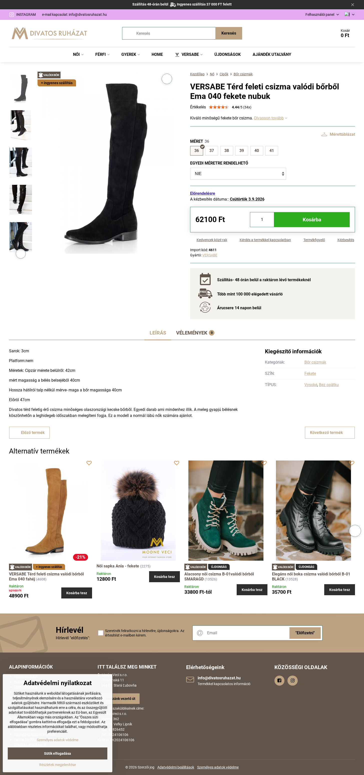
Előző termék (33, 432)
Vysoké (310, 384)
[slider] (219, 107)
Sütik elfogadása (57, 753)
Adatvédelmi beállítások (175, 767)
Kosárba (312, 220)
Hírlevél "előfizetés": (73, 638)
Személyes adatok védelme (218, 767)
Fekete (310, 373)
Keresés (228, 33)
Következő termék (326, 432)
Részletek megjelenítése (57, 765)
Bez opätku (329, 384)
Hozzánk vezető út (120, 699)
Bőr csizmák (315, 362)
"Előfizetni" (305, 633)
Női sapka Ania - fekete (118, 566)
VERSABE (209, 255)
